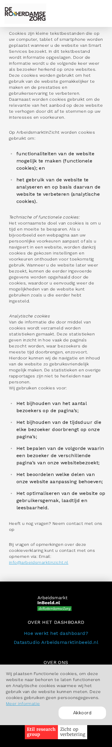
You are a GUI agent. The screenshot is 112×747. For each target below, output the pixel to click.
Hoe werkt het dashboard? (56, 633)
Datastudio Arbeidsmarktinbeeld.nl (56, 642)
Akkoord (82, 713)
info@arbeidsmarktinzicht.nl (38, 562)
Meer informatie (23, 703)
